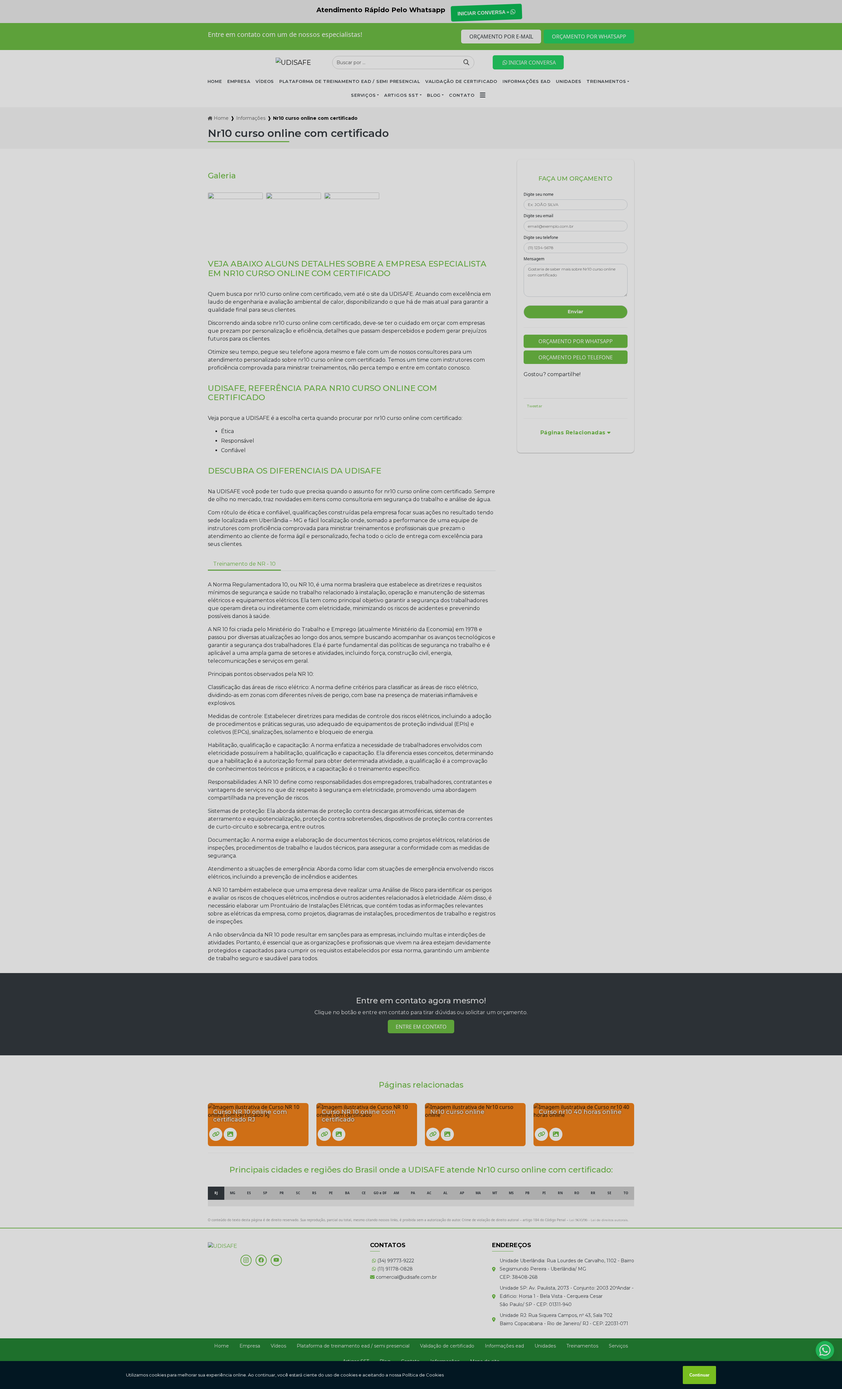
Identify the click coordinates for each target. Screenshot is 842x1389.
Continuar (699, 1375)
